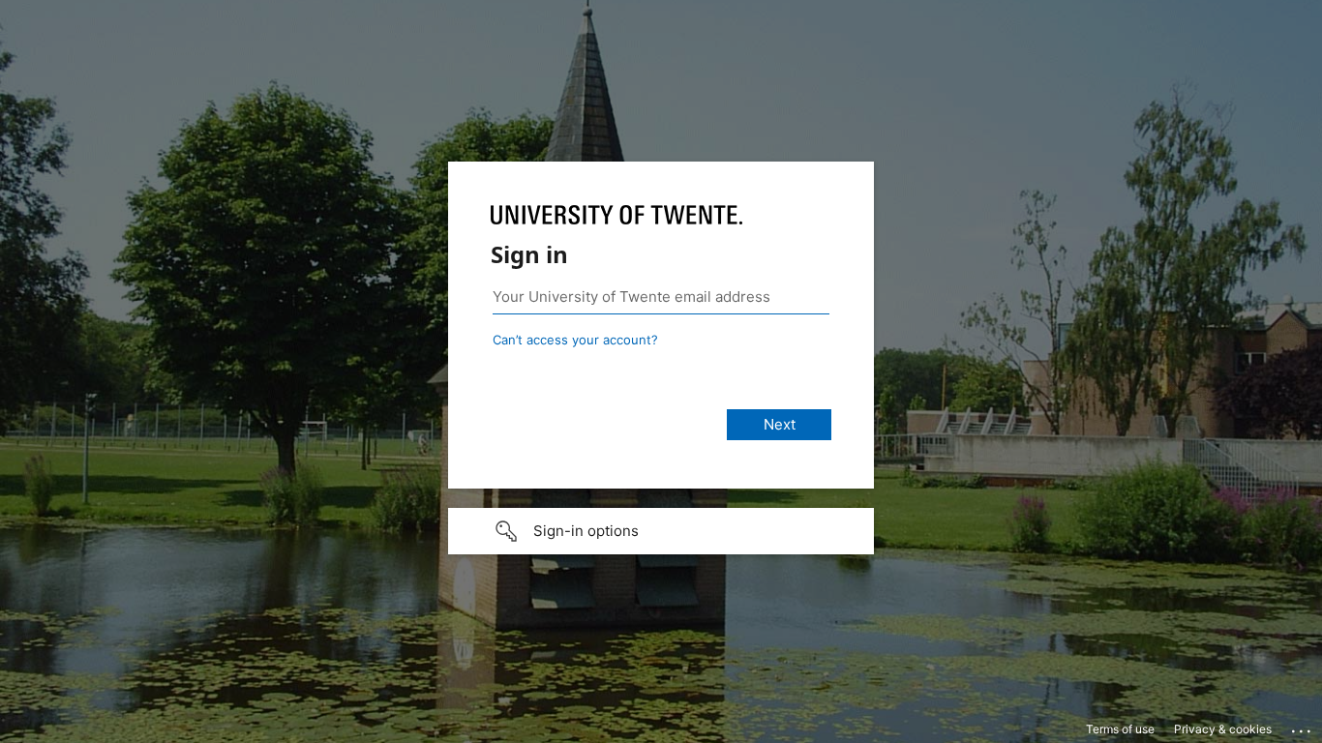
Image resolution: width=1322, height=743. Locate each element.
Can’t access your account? (575, 339)
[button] (661, 531)
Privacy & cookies (1223, 729)
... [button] (1302, 726)
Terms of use (1120, 729)
